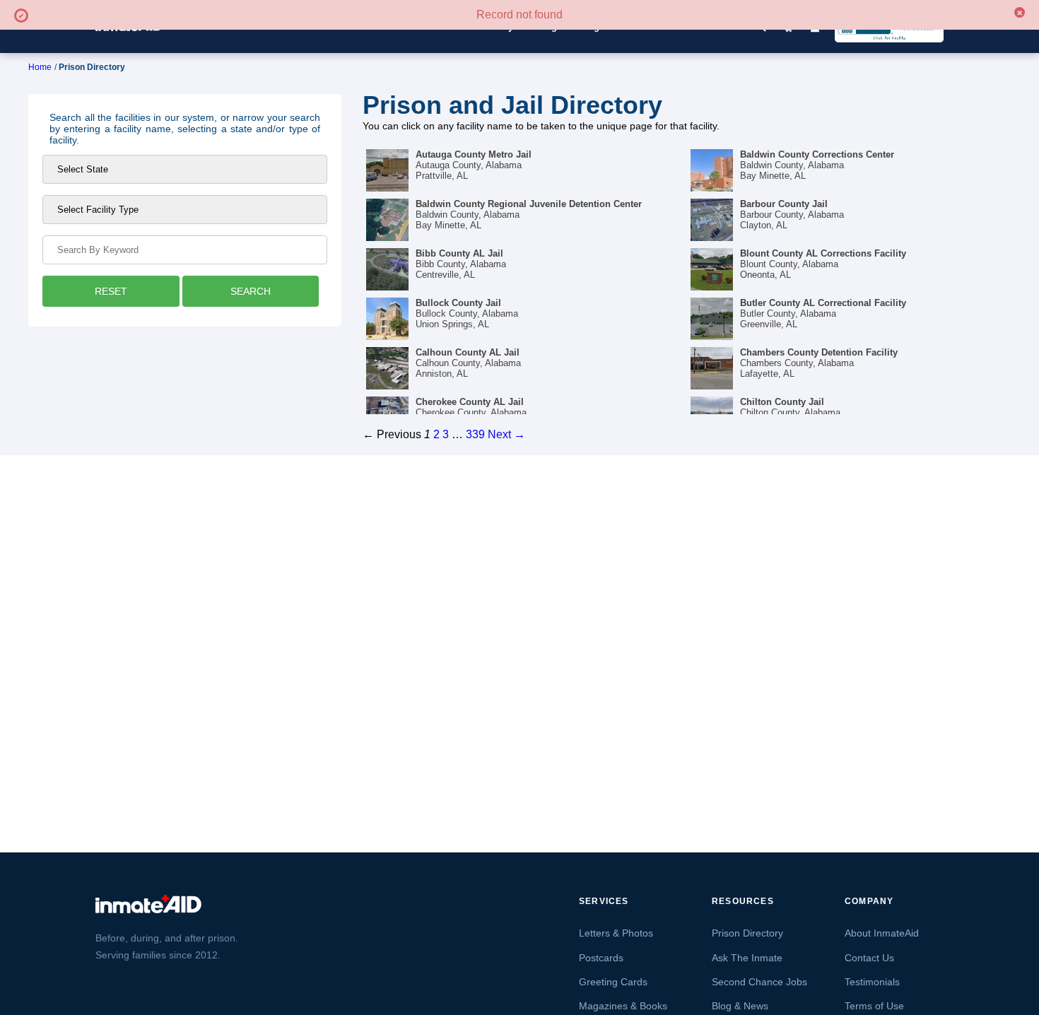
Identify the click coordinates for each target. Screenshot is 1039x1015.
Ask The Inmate (747, 957)
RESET (111, 291)
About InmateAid (882, 933)
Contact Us (869, 957)
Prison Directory (747, 933)
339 (475, 434)
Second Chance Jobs (759, 981)
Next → (506, 434)
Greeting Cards (613, 981)
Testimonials (872, 981)
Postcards (601, 957)
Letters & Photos (616, 933)
